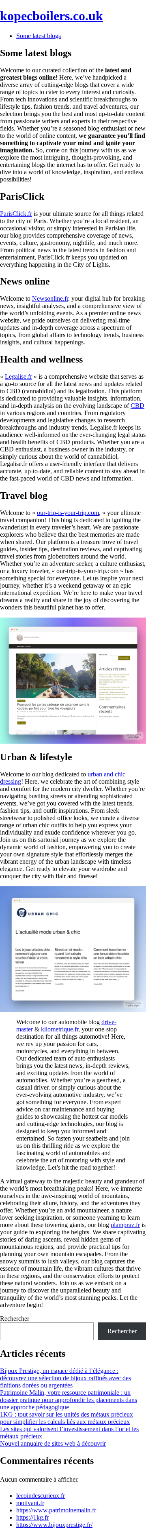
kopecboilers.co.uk (51, 15)
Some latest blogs (38, 35)
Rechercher (14, 1318)
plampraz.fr (125, 1224)
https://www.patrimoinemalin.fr (56, 1510)
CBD (137, 405)
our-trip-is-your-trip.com (68, 512)
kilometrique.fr (59, 1029)
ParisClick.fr (16, 213)
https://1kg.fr (32, 1517)
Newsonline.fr (50, 298)
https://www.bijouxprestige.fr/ (54, 1524)
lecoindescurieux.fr (40, 1495)
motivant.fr (30, 1502)
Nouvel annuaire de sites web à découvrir (53, 1443)
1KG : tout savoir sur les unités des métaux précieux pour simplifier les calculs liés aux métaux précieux (66, 1418)
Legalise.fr (18, 376)
